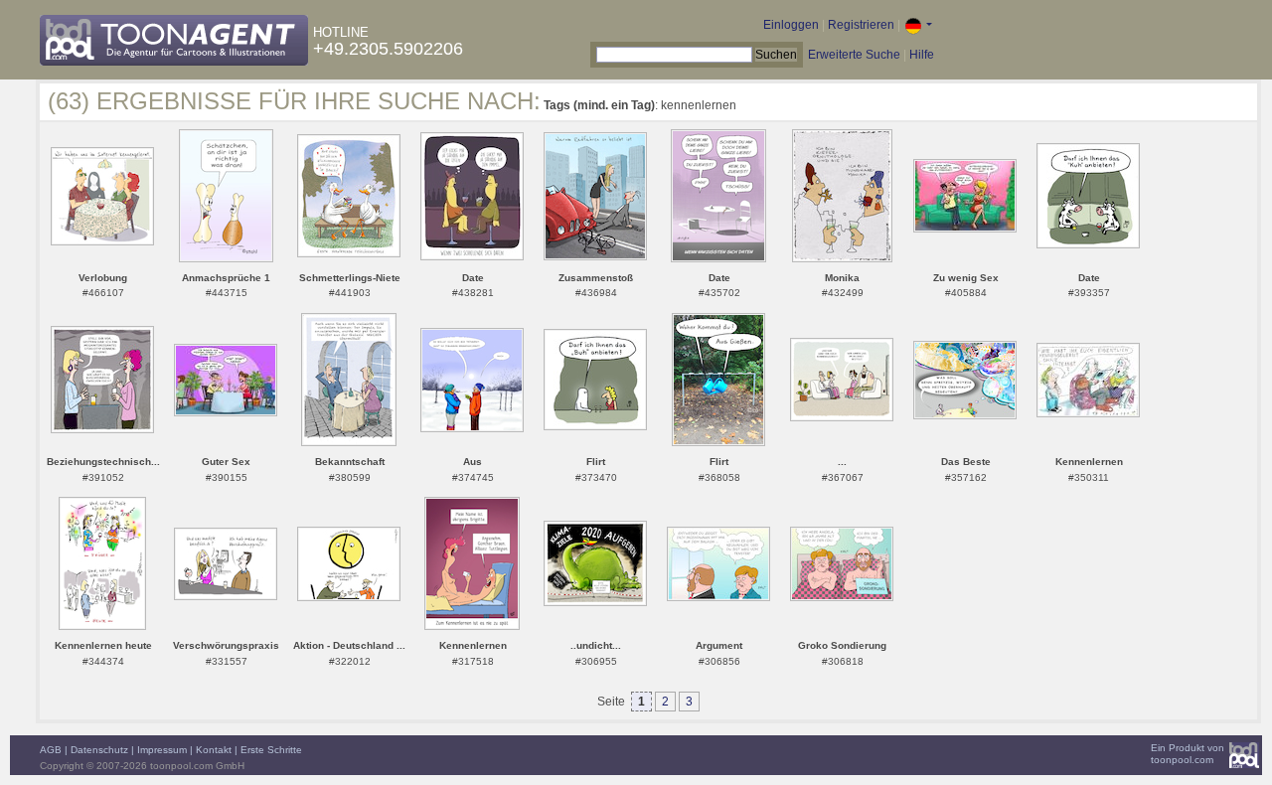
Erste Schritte (271, 749)
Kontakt (214, 749)
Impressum (162, 749)
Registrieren (861, 25)
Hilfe (921, 55)
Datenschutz (99, 749)
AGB (51, 749)
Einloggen (791, 25)
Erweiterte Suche (854, 55)
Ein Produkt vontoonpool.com (1187, 753)
